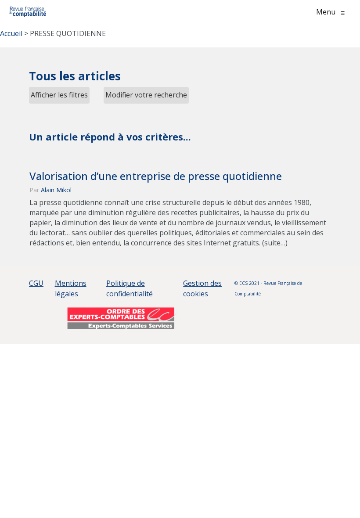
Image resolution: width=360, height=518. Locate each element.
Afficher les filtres (59, 95)
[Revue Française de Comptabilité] (27, 11)
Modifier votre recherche (146, 95)
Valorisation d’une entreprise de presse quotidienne (155, 176)
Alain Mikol (56, 190)
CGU (36, 283)
